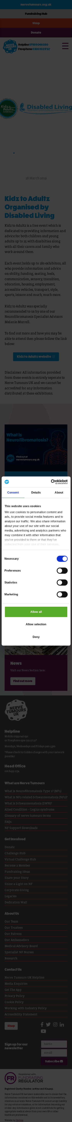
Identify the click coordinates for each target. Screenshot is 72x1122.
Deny (36, 636)
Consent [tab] (13, 492)
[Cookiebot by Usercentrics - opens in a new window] (51, 481)
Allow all (36, 611)
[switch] (62, 571)
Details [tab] (36, 492)
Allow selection (36, 624)
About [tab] (59, 492)
